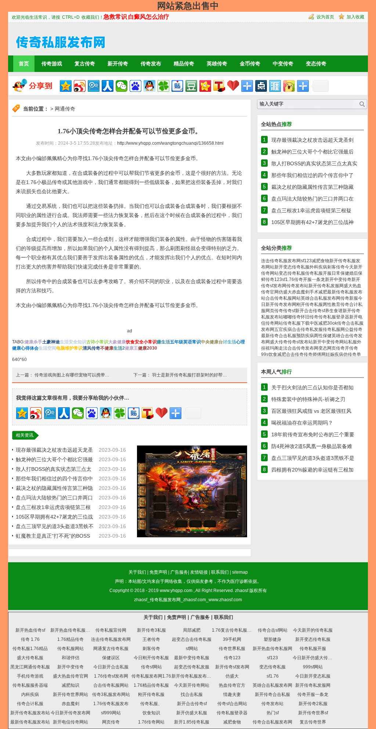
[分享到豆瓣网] (191, 86)
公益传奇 (353, 329)
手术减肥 (318, 292)
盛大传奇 (279, 341)
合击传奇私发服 (307, 329)
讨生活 (229, 341)
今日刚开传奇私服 (151, 657)
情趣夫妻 (232, 694)
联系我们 (220, 572)
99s (264, 354)
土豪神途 (51, 341)
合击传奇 (295, 354)
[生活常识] (57, 38)
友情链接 (199, 572)
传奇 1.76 (30, 639)
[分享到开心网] (205, 86)
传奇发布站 (297, 285)
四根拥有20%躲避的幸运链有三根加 (312, 470)
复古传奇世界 (313, 722)
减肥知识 (70, 685)
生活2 (119, 348)
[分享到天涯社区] (275, 86)
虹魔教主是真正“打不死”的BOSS (53, 536)
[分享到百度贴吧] (177, 86)
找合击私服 (192, 694)
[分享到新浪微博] (80, 86)
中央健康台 (212, 341)
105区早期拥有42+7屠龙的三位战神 (312, 222)
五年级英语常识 (185, 341)
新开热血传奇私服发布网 (74, 630)
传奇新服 (349, 298)
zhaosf (241, 590)
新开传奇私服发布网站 (193, 676)
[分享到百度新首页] (135, 86)
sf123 (306, 260)
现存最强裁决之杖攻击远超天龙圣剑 (312, 140)
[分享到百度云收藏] (233, 86)
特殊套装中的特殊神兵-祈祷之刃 (308, 399)
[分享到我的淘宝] (247, 86)
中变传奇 (283, 63)
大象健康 (117, 341)
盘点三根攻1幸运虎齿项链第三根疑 (311, 210)
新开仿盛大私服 (191, 712)
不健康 (106, 348)
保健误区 (111, 657)
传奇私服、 (151, 703)
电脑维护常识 (69, 348)
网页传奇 (274, 310)
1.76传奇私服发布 (111, 703)
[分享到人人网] (107, 86)
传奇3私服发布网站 (111, 694)
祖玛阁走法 (276, 348)
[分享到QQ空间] (66, 86)
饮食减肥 (277, 354)
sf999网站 (111, 712)
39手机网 (232, 639)
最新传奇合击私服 (278, 335)
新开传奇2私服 (313, 703)
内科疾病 (30, 694)
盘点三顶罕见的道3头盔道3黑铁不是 (312, 458)
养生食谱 (334, 310)
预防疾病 (305, 335)
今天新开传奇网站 (191, 685)
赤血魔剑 (301, 292)
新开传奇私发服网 (326, 285)
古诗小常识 (97, 341)
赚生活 (163, 341)
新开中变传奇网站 (330, 341)
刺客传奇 (336, 267)
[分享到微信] (121, 86)
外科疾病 (318, 267)
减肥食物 (320, 260)
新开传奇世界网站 (70, 694)
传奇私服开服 (318, 273)
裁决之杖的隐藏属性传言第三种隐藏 (312, 187)
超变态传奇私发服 (191, 667)
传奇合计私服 (30, 703)
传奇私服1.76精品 (30, 648)
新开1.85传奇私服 (191, 722)
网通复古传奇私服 (111, 648)
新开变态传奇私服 (292, 267)
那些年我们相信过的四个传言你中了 (312, 175)
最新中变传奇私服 (191, 657)
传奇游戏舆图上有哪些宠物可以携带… (72, 375)
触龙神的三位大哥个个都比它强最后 (312, 152)
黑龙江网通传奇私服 (30, 667)
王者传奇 (151, 639)
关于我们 (137, 572)
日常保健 (340, 273)
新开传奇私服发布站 (30, 712)
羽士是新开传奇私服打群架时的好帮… (189, 375)
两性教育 (331, 304)
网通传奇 (65, 109)
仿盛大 (285, 292)
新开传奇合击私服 (272, 694)
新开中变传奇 (338, 279)
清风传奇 (91, 348)
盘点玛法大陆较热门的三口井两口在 (312, 199)
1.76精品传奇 (70, 639)
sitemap (240, 572)
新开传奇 (118, 63)
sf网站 (192, 648)
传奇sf (289, 310)
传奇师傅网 (315, 354)
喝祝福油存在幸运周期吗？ (302, 423)
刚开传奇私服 (309, 304)
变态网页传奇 (331, 348)
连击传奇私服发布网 (281, 260)
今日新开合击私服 (111, 667)
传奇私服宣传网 (110, 630)
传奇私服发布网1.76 (151, 676)
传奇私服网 (334, 329)
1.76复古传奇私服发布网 (236, 630)
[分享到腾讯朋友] (163, 86)
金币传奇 (250, 63)
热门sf (273, 712)
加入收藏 (355, 16)
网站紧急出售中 (188, 6)
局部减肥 (191, 630)
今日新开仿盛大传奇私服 (317, 657)
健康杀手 (33, 341)
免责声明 (158, 572)
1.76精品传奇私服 (151, 685)
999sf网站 (313, 667)
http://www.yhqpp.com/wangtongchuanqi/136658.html (170, 143)
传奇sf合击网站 (232, 703)
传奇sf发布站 (300, 341)
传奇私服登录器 (333, 317)
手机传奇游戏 (30, 676)
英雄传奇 (217, 63)
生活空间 (47, 348)
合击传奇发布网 (303, 348)
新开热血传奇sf (30, 630)
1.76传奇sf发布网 (111, 676)
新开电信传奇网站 (70, 722)
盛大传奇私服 (30, 657)
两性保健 (323, 335)
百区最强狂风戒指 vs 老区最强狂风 (311, 411)
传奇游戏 (51, 63)
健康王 (131, 348)
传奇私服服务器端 (30, 685)
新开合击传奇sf (310, 310)
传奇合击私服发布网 (272, 722)
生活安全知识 (73, 341)
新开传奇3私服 (151, 630)
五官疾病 (283, 329)
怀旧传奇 (309, 317)
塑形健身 (272, 639)
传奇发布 (151, 63)
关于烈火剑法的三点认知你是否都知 (312, 387)
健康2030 (147, 348)
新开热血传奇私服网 (272, 648)
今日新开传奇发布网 (70, 712)
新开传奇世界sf (313, 712)
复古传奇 (85, 63)
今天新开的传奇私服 (313, 630)
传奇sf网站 (151, 667)
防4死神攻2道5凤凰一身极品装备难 (311, 446)
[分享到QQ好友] (149, 86)
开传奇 (351, 348)
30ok (332, 323)
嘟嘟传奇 (292, 317)
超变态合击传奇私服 (192, 639)
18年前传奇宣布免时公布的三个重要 (312, 434)
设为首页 (325, 16)
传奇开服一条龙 (309, 279)
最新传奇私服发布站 (30, 722)
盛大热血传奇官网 (70, 676)
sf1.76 (288, 279)
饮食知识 (151, 712)
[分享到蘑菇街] (289, 86)
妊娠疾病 (334, 354)
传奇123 (273, 279)
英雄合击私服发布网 (320, 298)
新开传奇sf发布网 (232, 667)
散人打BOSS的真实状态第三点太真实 (314, 163)
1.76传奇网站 (151, 722)
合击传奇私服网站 (283, 298)
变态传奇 (316, 63)
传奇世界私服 (232, 648)
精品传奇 (184, 63)
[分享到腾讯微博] (94, 86)
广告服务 (179, 572)
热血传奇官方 (232, 685)
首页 (24, 63)
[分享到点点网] (261, 86)
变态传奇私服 (292, 273)
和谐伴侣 (70, 657)
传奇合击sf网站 (273, 630)
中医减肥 (318, 323)
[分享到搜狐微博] (219, 86)
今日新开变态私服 (312, 676)
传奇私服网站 (70, 648)
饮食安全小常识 (141, 341)
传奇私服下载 (296, 323)
